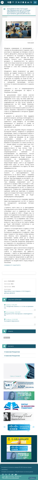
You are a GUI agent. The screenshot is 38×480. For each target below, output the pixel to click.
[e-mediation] (19, 440)
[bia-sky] (19, 371)
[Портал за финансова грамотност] (19, 406)
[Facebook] (21, 2)
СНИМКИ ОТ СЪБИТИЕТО (12, 265)
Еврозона (6, 337)
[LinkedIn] (18, 2)
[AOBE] (19, 385)
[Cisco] (19, 448)
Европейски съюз (9, 291)
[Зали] (23, 2)
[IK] (19, 416)
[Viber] (16, 2)
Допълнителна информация (10, 478)
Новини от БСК (20, 291)
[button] (31, 2)
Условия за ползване (7, 471)
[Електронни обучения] (19, 395)
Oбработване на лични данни (24, 471)
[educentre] (19, 427)
